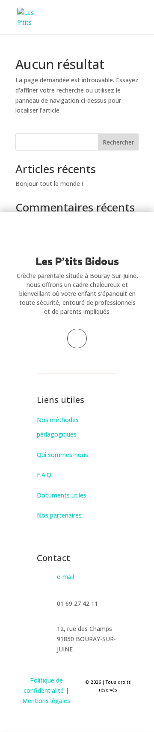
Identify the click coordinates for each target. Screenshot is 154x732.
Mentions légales (46, 701)
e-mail (65, 577)
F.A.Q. (45, 475)
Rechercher (118, 142)
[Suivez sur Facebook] (77, 338)
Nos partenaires (59, 515)
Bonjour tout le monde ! (49, 183)
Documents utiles (61, 495)
